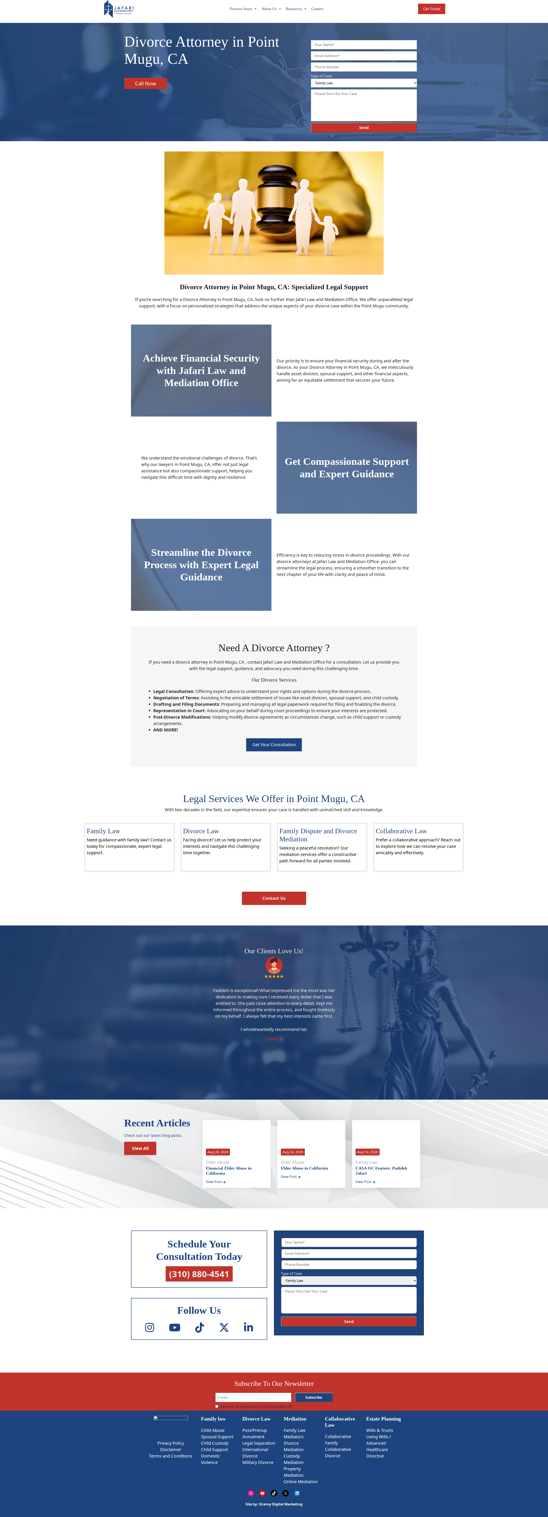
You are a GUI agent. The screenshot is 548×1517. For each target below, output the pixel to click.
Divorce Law (256, 1419)
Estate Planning (383, 1419)
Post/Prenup (254, 1430)
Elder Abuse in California (304, 1168)
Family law (213, 1419)
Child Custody (214, 1443)
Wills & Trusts (379, 1430)
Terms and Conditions (170, 1456)
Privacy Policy (170, 1443)
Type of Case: (321, 76)
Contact (317, 9)
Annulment (253, 1437)
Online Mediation (301, 1481)
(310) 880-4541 (199, 1274)
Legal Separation (258, 1443)
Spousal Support (217, 1437)
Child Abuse (213, 1430)
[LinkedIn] (248, 1328)
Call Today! (431, 8)
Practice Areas (241, 9)
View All (140, 1148)
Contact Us (274, 898)
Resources (294, 9)
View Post (214, 1181)
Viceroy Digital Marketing (280, 1504)
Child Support (214, 1449)
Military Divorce (257, 1462)
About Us (269, 9)
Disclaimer (170, 1449)
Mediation (295, 1419)
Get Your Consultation (274, 744)
